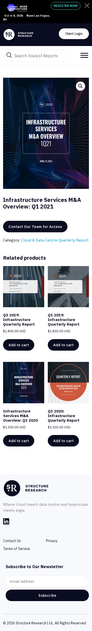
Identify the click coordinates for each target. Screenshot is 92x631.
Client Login (74, 34)
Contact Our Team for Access (35, 226)
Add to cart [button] (18, 344)
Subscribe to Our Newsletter (34, 566)
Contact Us (12, 540)
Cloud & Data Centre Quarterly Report (55, 240)
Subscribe (47, 595)
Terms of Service (16, 548)
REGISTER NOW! (66, 6)
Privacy (51, 540)
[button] (80, 86)
